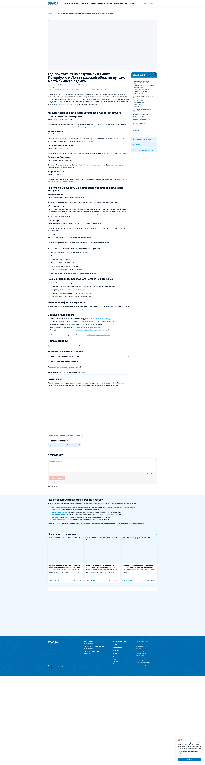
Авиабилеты (101, 3)
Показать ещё (103, 588)
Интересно (70, 435)
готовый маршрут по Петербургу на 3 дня (90, 330)
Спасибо (79, 435)
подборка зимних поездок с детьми (88, 327)
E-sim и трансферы (90, 3)
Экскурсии (109, 3)
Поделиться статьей (73, 445)
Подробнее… (181, 755)
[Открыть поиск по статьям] (145, 3)
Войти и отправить (57, 478)
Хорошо (189, 759)
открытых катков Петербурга (66, 104)
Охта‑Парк (69, 324)
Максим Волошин (53, 88)
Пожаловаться (125, 445)
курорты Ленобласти (86, 321)
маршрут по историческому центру (98, 319)
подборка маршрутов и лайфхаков (98, 335)
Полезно (62, 435)
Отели (82, 3)
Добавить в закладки (56, 445)
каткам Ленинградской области (70, 214)
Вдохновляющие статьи (121, 3)
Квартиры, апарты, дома (72, 3)
